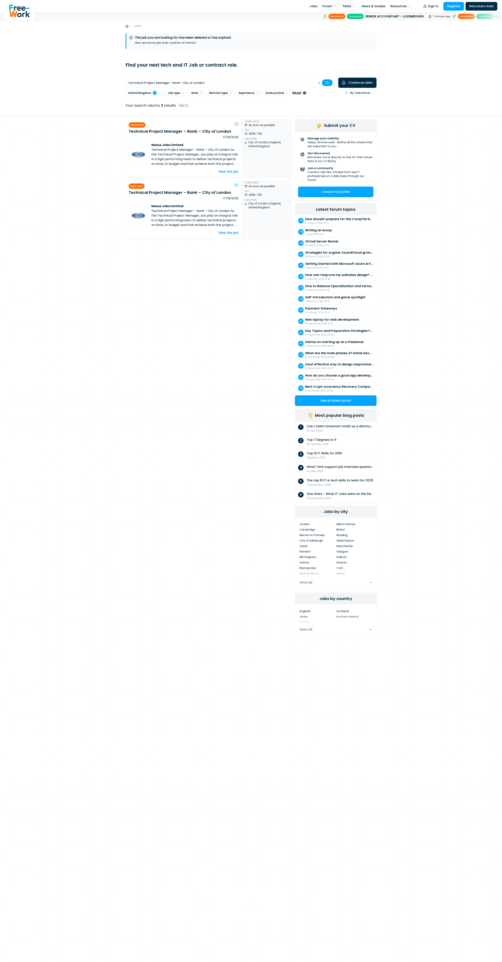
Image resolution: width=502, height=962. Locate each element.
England (305, 611)
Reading (341, 535)
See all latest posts (335, 400)
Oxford (304, 562)
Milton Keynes (345, 524)
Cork (339, 568)
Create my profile (336, 192)
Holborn (341, 557)
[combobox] (230, 83)
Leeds (303, 546)
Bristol (340, 530)
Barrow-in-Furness (312, 535)
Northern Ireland (347, 617)
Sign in (433, 6)
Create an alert (360, 82)
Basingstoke (308, 568)
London (305, 524)
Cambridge (307, 530)
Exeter (340, 573)
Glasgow (342, 552)
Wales (304, 617)
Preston (341, 562)
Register (453, 6)
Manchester (344, 546)
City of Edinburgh (311, 541)
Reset (296, 93)
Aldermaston (345, 541)
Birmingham (308, 557)
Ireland (304, 622)
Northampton (309, 573)
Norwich (305, 552)
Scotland (342, 611)
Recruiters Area (481, 6)
